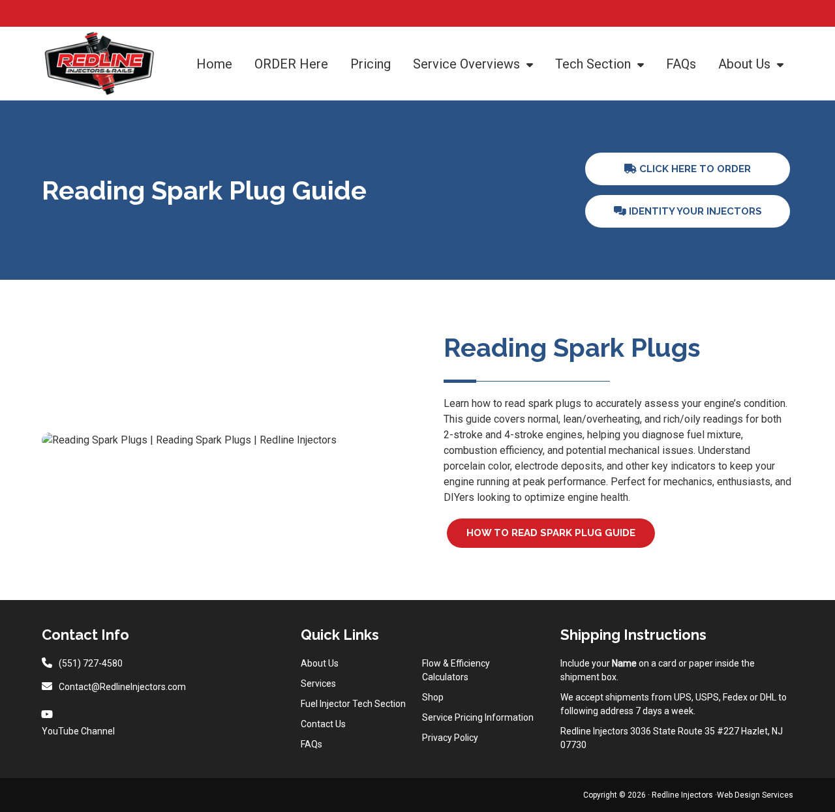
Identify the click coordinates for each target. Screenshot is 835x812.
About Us (320, 663)
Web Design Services (755, 795)
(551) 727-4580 (91, 663)
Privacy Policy (450, 737)
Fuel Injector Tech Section (353, 704)
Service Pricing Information (478, 717)
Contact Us (323, 724)
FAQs (311, 744)
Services (318, 683)
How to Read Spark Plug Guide (550, 533)
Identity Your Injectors (694, 211)
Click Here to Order (694, 169)
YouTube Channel (78, 731)
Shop (433, 697)
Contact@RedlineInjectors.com (122, 687)
